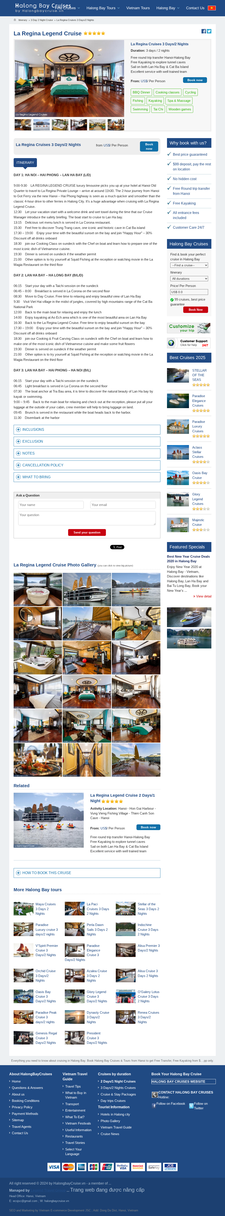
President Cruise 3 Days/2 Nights (97, 1037)
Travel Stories (75, 1143)
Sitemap (18, 1120)
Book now (195, 80)
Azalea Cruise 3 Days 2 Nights (97, 975)
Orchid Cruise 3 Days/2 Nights (46, 975)
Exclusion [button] (32, 441)
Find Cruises (66, 8)
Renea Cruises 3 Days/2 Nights (148, 1017)
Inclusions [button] (33, 429)
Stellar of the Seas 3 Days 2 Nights (148, 908)
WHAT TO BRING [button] (36, 477)
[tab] (87, 430)
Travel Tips (73, 1086)
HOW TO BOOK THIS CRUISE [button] (46, 873)
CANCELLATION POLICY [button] (43, 465)
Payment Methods (25, 1114)
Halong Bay (166, 8)
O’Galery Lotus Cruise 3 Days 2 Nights (149, 996)
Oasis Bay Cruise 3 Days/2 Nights (46, 996)
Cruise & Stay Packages (118, 1094)
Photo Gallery (110, 1121)
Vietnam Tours (138, 8)
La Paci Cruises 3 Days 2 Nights (98, 908)
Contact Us (195, 8)
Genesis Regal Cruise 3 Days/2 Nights (46, 1037)
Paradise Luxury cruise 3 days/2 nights (47, 929)
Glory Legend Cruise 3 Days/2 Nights (97, 996)
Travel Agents (21, 1126)
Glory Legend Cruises (197, 499)
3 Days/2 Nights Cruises (118, 1088)
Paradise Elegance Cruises (199, 400)
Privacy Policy (22, 1107)
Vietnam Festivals (78, 1123)
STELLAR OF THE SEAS (199, 375)
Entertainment (75, 1110)
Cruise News (110, 1134)
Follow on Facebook (170, 1103)
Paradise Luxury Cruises (198, 426)
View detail (203, 596)
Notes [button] (28, 453)
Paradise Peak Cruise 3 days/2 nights (46, 1017)
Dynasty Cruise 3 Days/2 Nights (98, 1017)
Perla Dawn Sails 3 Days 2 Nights (97, 929)
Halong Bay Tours (102, 8)
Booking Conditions (26, 1101)
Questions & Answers (27, 1088)
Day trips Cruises (113, 1101)
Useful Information (78, 1130)
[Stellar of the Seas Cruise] (189, 618)
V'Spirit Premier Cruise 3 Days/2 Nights (47, 950)
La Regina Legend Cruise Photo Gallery (55, 564)
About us (18, 1094)
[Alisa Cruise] (189, 639)
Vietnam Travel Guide (116, 1127)
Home (16, 1081)
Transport (72, 1104)
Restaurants (74, 1136)
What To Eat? (74, 1117)
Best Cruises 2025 (187, 357)
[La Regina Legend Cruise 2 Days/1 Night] (49, 820)
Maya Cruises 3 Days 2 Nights (46, 908)
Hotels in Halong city (115, 1114)
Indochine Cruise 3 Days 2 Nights (148, 929)
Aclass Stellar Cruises (197, 452)
